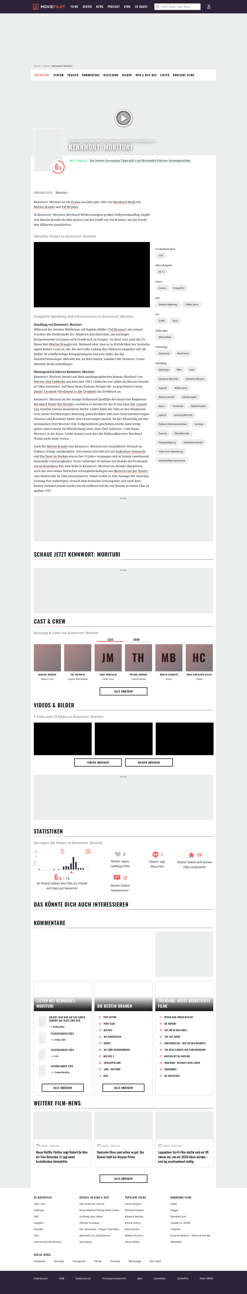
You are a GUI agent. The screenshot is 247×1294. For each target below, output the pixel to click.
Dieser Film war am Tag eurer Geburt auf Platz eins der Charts (67, 1020)
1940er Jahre (191, 304)
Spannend (164, 353)
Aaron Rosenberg (46, 466)
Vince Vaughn (133, 1203)
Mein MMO (206, 1278)
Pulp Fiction (109, 1017)
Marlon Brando (44, 207)
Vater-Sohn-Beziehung (171, 451)
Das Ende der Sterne (91, 1203)
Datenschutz (83, 1278)
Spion (162, 406)
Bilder (127, 75)
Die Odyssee (170, 1023)
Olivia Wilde (132, 1241)
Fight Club (109, 1023)
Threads (115, 1261)
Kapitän (163, 388)
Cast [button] (110, 639)
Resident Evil (178, 1216)
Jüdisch (162, 415)
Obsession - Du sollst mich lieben (182, 1062)
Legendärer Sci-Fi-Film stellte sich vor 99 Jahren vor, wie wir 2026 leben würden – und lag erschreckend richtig (183, 1156)
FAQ (36, 1216)
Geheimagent (189, 397)
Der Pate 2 (108, 1056)
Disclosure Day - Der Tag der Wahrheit (185, 1043)
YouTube (59, 1261)
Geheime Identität (168, 378)
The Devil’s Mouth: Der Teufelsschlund (185, 1049)
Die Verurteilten (112, 1036)
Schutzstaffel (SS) (183, 415)
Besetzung (111, 75)
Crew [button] (136, 639)
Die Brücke (65, 404)
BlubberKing (59, 1026)
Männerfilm (165, 337)
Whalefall (176, 1241)
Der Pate (108, 1030)
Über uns (39, 1203)
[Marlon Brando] (47, 657)
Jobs (139, 1278)
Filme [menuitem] (74, 6)
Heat (105, 1076)
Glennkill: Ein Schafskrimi (94, 1235)
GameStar (160, 1278)
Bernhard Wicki (124, 202)
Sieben (107, 1043)
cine (56, 1055)
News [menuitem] (99, 6)
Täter (179, 369)
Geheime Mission (195, 378)
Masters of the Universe (177, 1056)
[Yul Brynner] (77, 657)
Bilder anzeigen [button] (149, 762)
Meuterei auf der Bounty (131, 471)
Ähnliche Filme (183, 75)
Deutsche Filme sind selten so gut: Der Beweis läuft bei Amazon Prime (120, 1154)
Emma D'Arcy (133, 1222)
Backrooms (170, 1069)
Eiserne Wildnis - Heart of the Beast (192, 1235)
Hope (174, 1203)
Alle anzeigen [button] (123, 691)
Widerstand (180, 388)
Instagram (79, 1261)
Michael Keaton (134, 1210)
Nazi (191, 369)
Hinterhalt (177, 406)
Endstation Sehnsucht (131, 451)
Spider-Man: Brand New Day (178, 1017)
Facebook (39, 1261)
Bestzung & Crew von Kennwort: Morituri (66, 633)
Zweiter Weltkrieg (168, 304)
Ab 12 (162, 271)
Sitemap (39, 1210)
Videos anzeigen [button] (98, 762)
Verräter (199, 424)
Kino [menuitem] (127, 6)
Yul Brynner (70, 207)
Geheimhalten (198, 406)
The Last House (172, 1036)
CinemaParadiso (62, 1072)
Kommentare (91, 75)
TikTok (97, 1261)
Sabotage (164, 369)
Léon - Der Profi (112, 1069)
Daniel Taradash (45, 392)
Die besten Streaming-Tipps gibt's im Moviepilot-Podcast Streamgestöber (140, 161)
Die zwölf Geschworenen (117, 1049)
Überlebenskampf (193, 442)
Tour (36, 1235)
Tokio (175, 320)
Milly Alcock (132, 1229)
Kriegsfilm (178, 288)
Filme (46, 66)
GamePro (182, 1278)
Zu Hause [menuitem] (141, 6)
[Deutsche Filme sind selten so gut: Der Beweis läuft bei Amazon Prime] (123, 1125)
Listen (164, 75)
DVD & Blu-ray (146, 75)
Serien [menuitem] (87, 6)
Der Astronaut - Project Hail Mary (99, 1229)
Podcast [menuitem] (114, 6)
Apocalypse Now (112, 1062)
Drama (162, 288)
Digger (175, 1210)
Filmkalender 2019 (62, 1066)
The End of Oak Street (175, 1030)
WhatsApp (135, 1261)
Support (39, 1222)
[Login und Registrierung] (208, 6)
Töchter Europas (89, 1222)
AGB (61, 1278)
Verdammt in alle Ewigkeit (76, 392)
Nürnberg (85, 1241)
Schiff (162, 320)
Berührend (183, 353)
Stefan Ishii (60, 1039)
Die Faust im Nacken (54, 456)
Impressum (41, 1278)
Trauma (163, 433)
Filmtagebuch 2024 (62, 1033)
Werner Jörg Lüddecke (49, 382)
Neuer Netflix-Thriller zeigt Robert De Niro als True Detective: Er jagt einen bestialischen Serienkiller (62, 1156)
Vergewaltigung (167, 442)
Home (37, 66)
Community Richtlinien (47, 1241)
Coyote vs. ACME (180, 1222)
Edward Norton (134, 1216)
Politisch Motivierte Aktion (173, 424)
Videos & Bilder (54, 705)
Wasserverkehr (167, 397)
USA (161, 255)
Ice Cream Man (172, 1076)
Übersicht (42, 75)
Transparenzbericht (114, 1278)
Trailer (73, 75)
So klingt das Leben (91, 1216)
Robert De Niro (134, 1235)
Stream (58, 75)
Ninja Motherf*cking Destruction (99, 1210)
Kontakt (38, 1229)
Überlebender (181, 433)
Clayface (176, 1229)
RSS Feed (155, 1261)
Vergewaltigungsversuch (172, 460)
